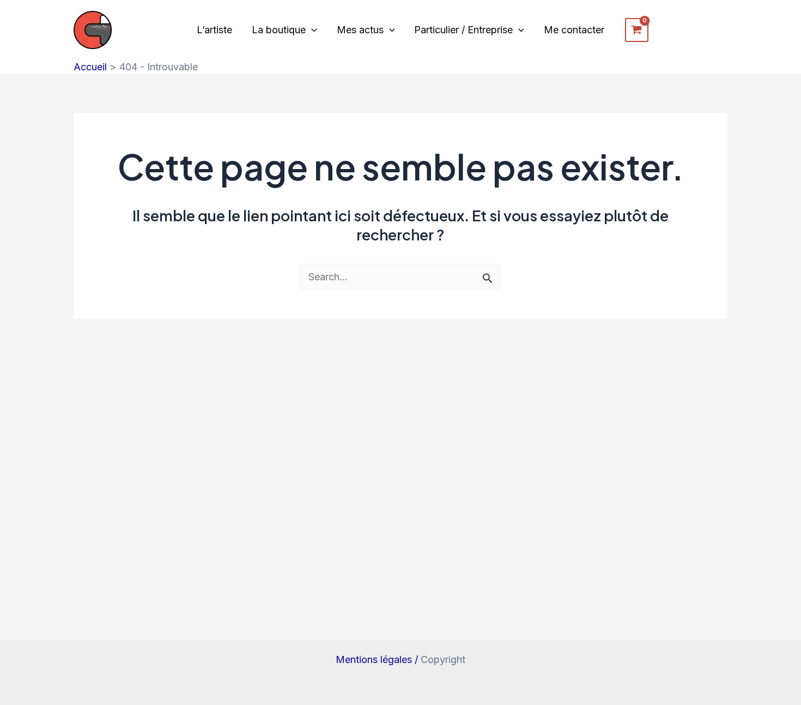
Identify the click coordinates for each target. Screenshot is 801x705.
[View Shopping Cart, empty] (636, 30)
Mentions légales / (378, 659)
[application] (311, 30)
